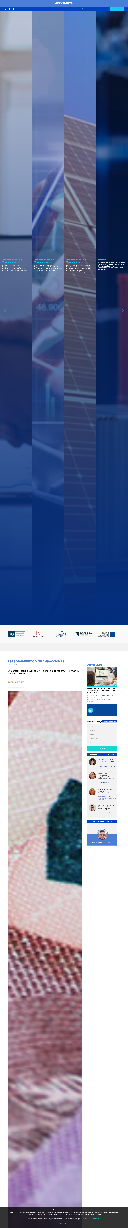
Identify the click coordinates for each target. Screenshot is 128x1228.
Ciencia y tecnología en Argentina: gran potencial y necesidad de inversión (106, 761)
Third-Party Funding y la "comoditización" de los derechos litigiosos (106, 807)
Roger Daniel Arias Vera (101, 842)
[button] (5, 9)
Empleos (59, 9)
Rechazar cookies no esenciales (91, 1218)
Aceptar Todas (64, 1223)
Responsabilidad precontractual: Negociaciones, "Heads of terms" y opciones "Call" (106, 776)
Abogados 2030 (49, 9)
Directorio (68, 9)
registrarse (117, 9)
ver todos (111, 754)
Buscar (102, 749)
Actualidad (37, 9)
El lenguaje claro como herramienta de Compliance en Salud (105, 791)
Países (76, 9)
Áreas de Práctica (87, 9)
